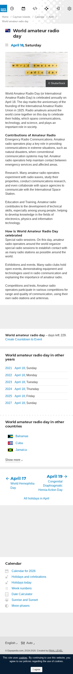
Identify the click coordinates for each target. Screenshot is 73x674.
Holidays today (21, 582)
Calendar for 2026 (24, 571)
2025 (8, 396)
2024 (8, 389)
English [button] (10, 643)
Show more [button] (12, 459)
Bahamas (22, 436)
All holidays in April (36, 498)
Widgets (35, 8)
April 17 (18, 478)
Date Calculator (22, 594)
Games (46, 8)
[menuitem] (12, 8)
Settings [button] (69, 8)
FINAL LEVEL (56, 651)
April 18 (17, 45)
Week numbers (22, 588)
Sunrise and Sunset (25, 599)
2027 (8, 403)
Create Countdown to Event (23, 339)
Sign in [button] (58, 8)
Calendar (23, 8)
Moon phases (21, 605)
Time (12, 8)
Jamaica (21, 449)
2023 (8, 382)
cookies (23, 657)
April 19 (55, 476)
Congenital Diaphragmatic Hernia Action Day (50, 485)
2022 (8, 375)
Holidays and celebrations (29, 576)
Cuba (19, 443)
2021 (8, 368)
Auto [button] (29, 643)
